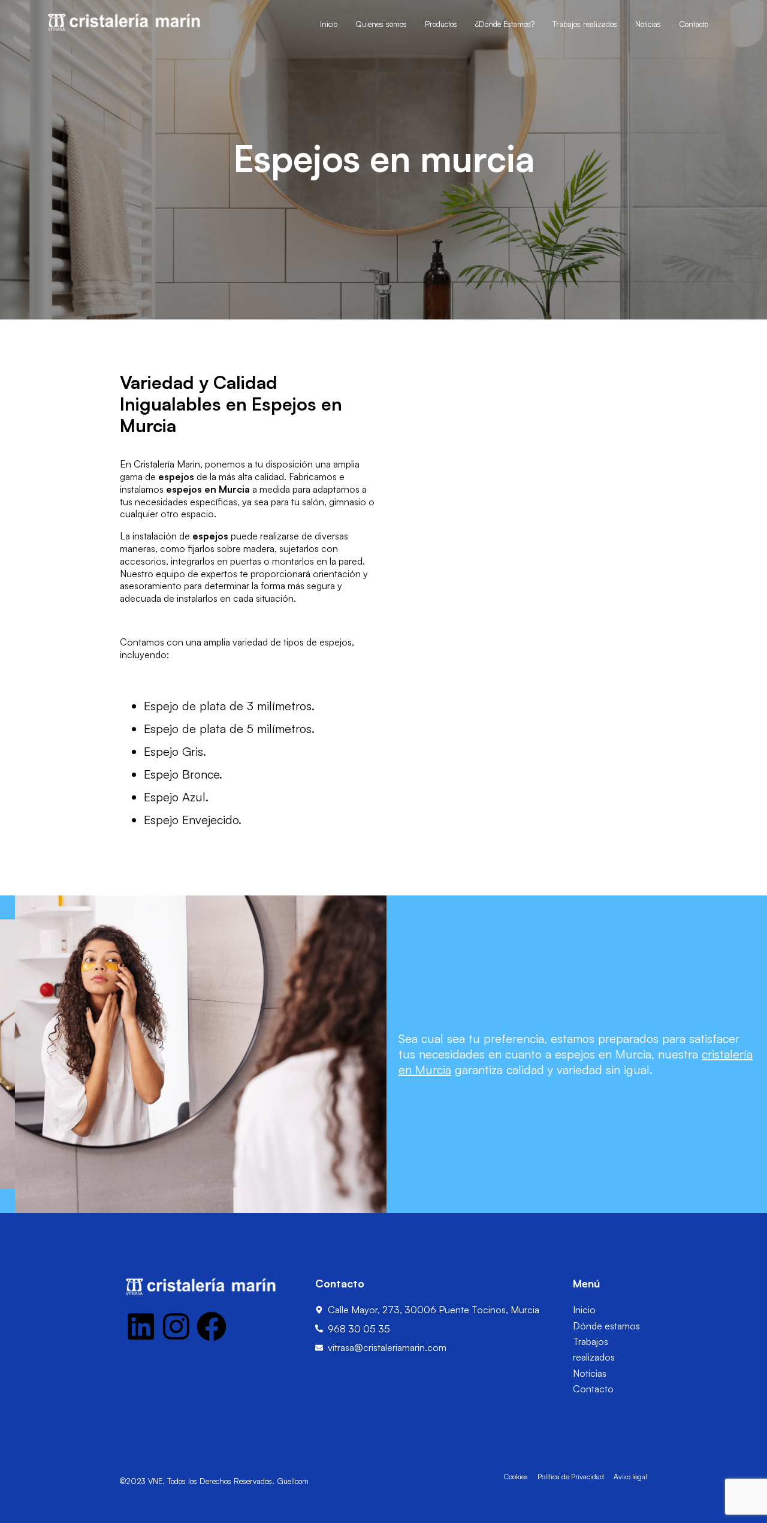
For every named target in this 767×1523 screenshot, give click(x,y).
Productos (441, 24)
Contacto (693, 24)
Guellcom (293, 1481)
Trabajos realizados (584, 24)
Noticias (648, 24)
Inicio (328, 24)
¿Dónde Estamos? (505, 24)
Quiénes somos (381, 24)
